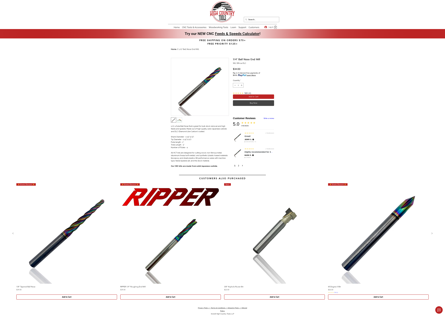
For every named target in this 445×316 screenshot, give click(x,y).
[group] (222, 241)
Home (173, 49)
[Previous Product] (13, 233)
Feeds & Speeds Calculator (237, 33)
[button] (275, 27)
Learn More (251, 75)
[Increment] (241, 85)
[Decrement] (234, 85)
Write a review (269, 118)
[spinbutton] (238, 85)
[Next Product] (432, 233)
